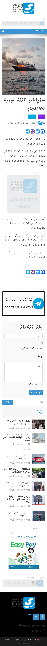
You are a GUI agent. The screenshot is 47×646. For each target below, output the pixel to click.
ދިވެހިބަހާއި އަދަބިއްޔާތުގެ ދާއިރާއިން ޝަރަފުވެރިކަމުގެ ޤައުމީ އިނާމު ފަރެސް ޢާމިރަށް (18, 499)
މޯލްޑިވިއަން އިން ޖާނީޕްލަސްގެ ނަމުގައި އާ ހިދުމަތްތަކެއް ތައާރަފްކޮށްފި (17, 457)
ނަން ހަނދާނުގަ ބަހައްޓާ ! (31, 348)
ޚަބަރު (41, 117)
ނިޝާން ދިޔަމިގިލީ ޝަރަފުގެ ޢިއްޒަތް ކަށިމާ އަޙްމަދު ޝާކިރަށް (16, 514)
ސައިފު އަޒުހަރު (26, 449)
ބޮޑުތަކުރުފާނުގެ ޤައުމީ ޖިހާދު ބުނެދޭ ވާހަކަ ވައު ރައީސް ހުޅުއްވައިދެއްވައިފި (17, 471)
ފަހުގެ (32, 117)
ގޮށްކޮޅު (34, 123)
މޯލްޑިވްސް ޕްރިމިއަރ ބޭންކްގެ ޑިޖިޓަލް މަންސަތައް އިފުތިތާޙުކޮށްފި (18, 422)
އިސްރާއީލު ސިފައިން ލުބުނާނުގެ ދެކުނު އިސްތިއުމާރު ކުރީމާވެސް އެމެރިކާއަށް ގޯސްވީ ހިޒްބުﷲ (16, 437)
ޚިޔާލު (40, 356)
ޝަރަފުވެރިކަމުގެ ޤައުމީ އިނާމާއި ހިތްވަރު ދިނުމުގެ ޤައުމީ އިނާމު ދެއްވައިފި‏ (18, 484)
